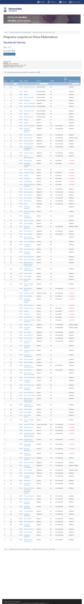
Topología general (28, 192)
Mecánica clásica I (28, 140)
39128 (20, 338)
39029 (20, 488)
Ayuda (64, 2)
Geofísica (26, 175)
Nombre (26, 81)
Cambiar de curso (9, 54)
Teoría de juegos (28, 430)
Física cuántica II (28, 231)
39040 (20, 535)
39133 (20, 237)
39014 (20, 324)
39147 (20, 273)
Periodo (12, 81)
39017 (20, 470)
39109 (20, 119)
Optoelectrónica (28, 181)
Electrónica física (28, 338)
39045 (20, 539)
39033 (20, 496)
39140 (20, 256)
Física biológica (28, 276)
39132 (20, 206)
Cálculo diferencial (28, 116)
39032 (20, 524)
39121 (20, 198)
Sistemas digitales (28, 223)
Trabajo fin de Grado (29, 293)
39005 (20, 103)
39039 (20, 444)
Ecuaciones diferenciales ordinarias (27, 130)
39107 (20, 113)
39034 (20, 499)
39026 (20, 427)
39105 (20, 106)
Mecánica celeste (28, 532)
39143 (20, 169)
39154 (20, 178)
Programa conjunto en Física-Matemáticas (20, 32)
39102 (20, 94)
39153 (20, 220)
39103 (20, 97)
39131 (20, 293)
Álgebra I (26, 94)
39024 (20, 480)
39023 (20, 424)
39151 (20, 284)
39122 (20, 200)
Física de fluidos (28, 160)
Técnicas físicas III (28, 335)
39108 (20, 116)
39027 (20, 483)
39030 (20, 433)
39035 (20, 529)
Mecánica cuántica (28, 220)
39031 (20, 521)
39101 (20, 91)
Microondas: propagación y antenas (27, 165)
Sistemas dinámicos (29, 521)
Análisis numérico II (29, 462)
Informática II (27, 480)
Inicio (6, 32)
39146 (20, 216)
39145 (20, 268)
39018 (20, 327)
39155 (20, 181)
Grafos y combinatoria (29, 103)
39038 (20, 532)
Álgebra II (26, 113)
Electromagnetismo (29, 143)
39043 (20, 511)
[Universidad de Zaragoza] (12, 10)
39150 (20, 279)
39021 (20, 473)
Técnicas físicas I (28, 135)
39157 (20, 223)
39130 (20, 370)
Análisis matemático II (29, 125)
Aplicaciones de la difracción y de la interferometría (28, 264)
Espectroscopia (28, 273)
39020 (20, 365)
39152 (20, 175)
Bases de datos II (28, 427)
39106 (20, 111)
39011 (20, 226)
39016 (20, 465)
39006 (20, 125)
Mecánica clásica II (28, 153)
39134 (20, 241)
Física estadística (28, 234)
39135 (20, 160)
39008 (20, 192)
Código (21, 81)
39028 (20, 430)
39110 (20, 122)
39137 (20, 244)
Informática (27, 100)
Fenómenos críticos (29, 172)
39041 (20, 506)
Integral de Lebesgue (29, 473)
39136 (20, 211)
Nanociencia (27, 178)
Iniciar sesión (76, 2)
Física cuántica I (28, 198)
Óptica (25, 203)
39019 (20, 514)
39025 (20, 518)
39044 (20, 453)
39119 (20, 156)
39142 (20, 163)
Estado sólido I (27, 332)
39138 (20, 249)
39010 (20, 137)
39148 (20, 172)
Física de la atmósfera (29, 241)
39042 (20, 448)
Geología (26, 122)
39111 (20, 135)
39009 (20, 128)
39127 (20, 335)
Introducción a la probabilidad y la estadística (28, 148)
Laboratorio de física (29, 111)
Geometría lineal (28, 137)
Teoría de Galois (28, 470)
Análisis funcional (28, 499)
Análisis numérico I (28, 189)
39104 (20, 100)
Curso (5, 81)
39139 (20, 252)
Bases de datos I (28, 518)
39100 (20, 87)
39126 (20, 332)
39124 (20, 231)
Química (26, 91)
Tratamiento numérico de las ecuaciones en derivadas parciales (29, 435)
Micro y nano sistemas (29, 259)
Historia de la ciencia (29, 249)
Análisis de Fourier (28, 529)
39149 (20, 276)
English (42, 2)
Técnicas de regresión (29, 496)
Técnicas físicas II (28, 195)
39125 (20, 234)
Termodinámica (28, 200)
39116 (20, 153)
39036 (20, 439)
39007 (20, 189)
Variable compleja (28, 324)
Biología (26, 119)
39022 (20, 476)
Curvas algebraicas (28, 511)
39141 (20, 259)
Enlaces (53, 2)
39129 (20, 341)
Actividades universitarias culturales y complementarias (23, 72)
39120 (20, 195)
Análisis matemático (29, 97)
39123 (20, 203)
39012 (20, 146)
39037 (20, 502)
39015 (20, 462)
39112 (20, 140)
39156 (20, 184)
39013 (20, 458)
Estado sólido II (28, 370)
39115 (20, 143)
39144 (20, 262)
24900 (20, 288)
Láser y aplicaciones (29, 256)
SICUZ (46, 603)
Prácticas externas (28, 169)
